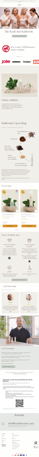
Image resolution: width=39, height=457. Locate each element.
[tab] (6, 186)
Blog (2, 437)
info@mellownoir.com (21, 423)
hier (13, 409)
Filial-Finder (4, 438)
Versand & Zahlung (15, 435)
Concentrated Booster (8, 214)
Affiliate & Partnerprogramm (15, 443)
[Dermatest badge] (16, 191)
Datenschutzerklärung (16, 440)
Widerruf (13, 438)
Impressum (14, 448)
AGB (13, 433)
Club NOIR (3, 433)
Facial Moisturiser (26, 214)
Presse (3, 442)
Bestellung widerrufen (4, 445)
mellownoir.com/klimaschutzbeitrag (30, 258)
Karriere (13, 437)
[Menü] (37, 441)
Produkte (3, 435)
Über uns (3, 440)
